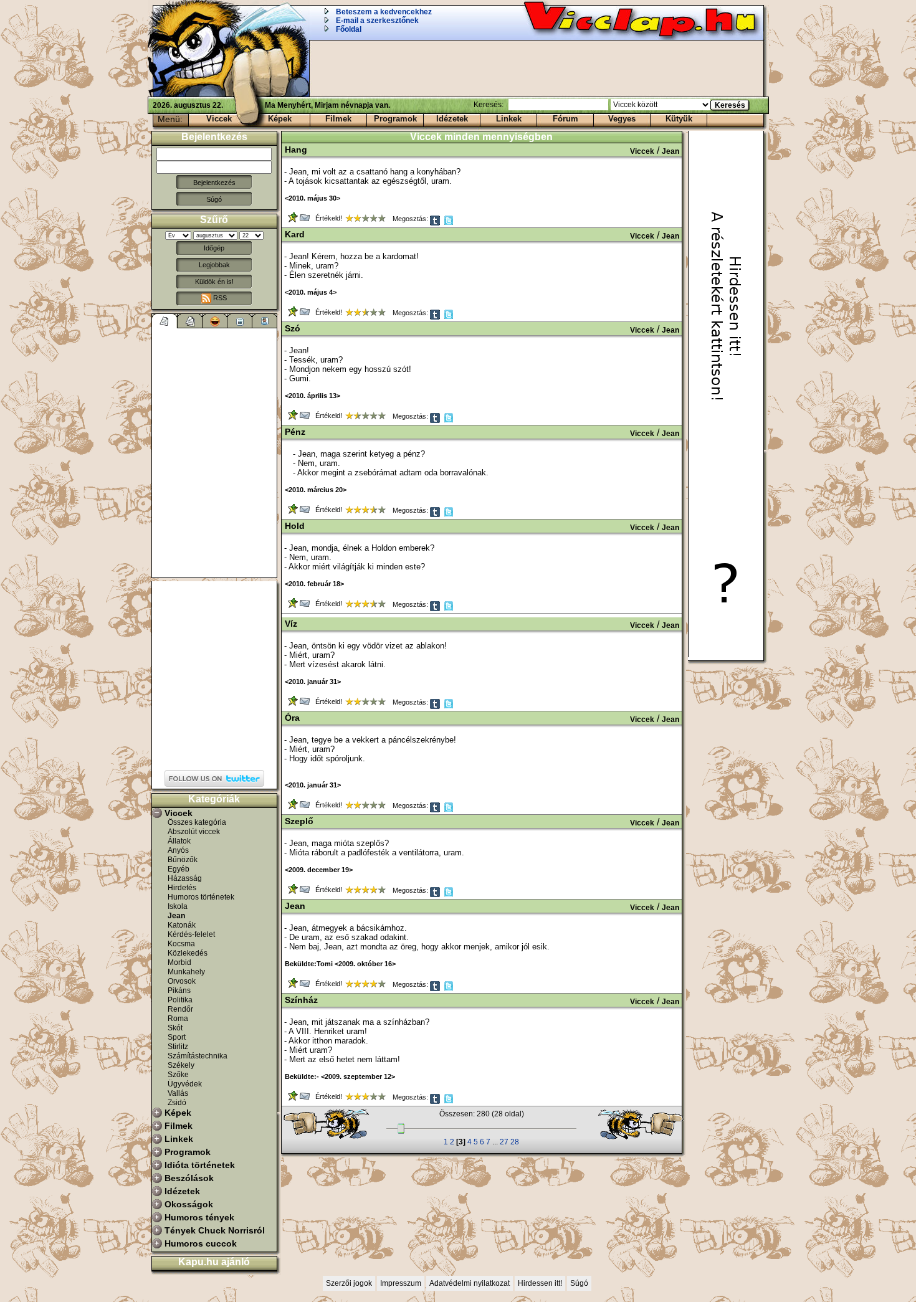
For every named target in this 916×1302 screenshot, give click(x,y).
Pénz (295, 432)
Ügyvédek (185, 1084)
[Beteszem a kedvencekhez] (294, 220)
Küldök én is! (214, 281)
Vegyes (622, 118)
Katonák (182, 925)
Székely (181, 1065)
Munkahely (186, 971)
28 (514, 1142)
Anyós (178, 850)
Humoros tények (199, 1217)
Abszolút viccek (194, 831)
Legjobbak (214, 264)
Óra (292, 718)
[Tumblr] (436, 223)
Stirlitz (178, 1046)
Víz (291, 624)
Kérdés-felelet (191, 934)
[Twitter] (450, 223)
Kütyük (679, 118)
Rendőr (180, 1009)
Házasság (185, 878)
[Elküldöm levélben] (306, 220)
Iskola (178, 906)
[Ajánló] (239, 320)
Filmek (338, 118)
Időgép (214, 248)
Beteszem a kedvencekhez (384, 11)
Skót (175, 1028)
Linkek (509, 118)
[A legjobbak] (215, 320)
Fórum (565, 118)
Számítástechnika (197, 1056)
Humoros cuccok (201, 1243)
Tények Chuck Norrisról (215, 1230)
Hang (296, 149)
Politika (180, 1000)
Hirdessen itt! (540, 1283)
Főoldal (348, 29)
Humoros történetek (201, 897)
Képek (280, 118)
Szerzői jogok (349, 1283)
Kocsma (181, 943)
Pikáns (179, 990)
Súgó (214, 199)
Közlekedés (188, 953)
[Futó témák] (190, 320)
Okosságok (189, 1204)
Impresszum (400, 1283)
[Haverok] (264, 320)
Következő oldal (635, 1124)
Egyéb (178, 869)
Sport (177, 1037)
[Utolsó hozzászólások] (165, 320)
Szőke (178, 1074)
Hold (295, 526)
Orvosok (182, 981)
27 (504, 1142)
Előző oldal (332, 1124)
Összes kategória (197, 822)
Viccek (219, 118)
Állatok (179, 841)
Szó (292, 328)
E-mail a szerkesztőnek (377, 20)
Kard (295, 234)
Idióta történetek (200, 1165)
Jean (176, 915)
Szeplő (299, 821)
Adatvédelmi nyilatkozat (469, 1283)
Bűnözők (183, 859)
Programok (395, 118)
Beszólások (189, 1178)
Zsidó (177, 1102)
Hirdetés (182, 887)
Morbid (179, 962)
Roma (178, 1018)
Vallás (178, 1093)
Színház (301, 1000)
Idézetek (452, 118)
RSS (219, 298)
